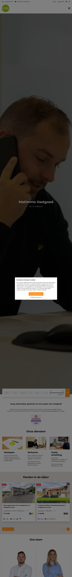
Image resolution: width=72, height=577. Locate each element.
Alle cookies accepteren (36, 294)
